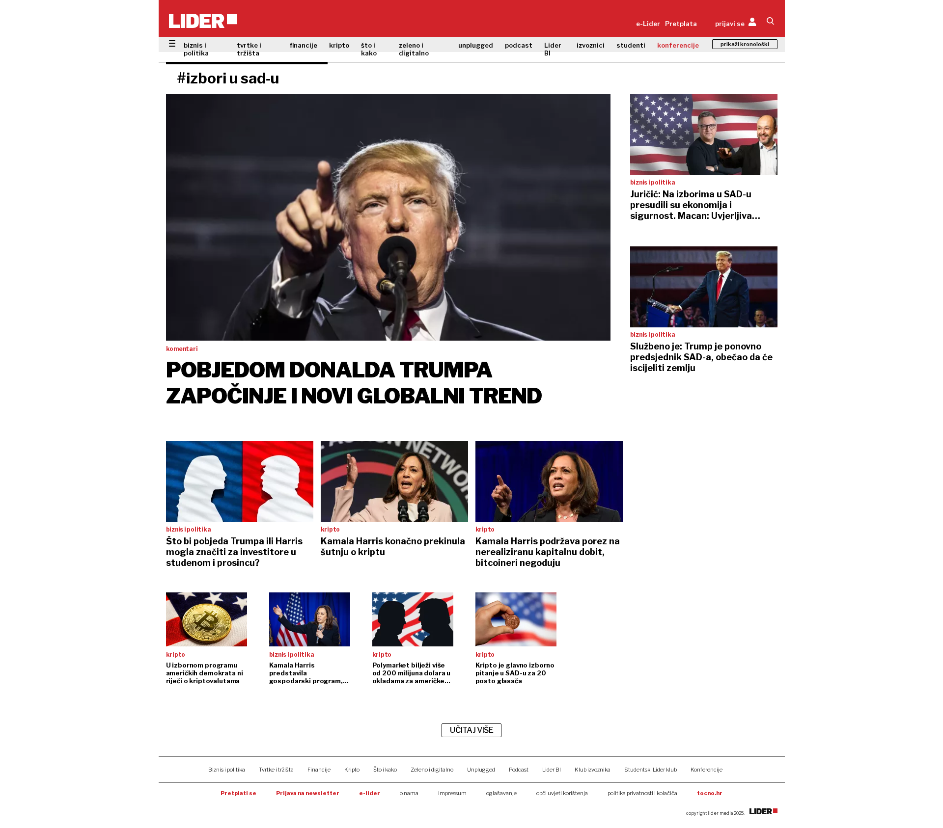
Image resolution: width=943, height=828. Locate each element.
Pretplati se (238, 793)
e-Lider (648, 23)
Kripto (352, 769)
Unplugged (481, 769)
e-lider (369, 793)
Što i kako (385, 769)
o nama (409, 793)
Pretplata (681, 23)
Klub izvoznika (592, 769)
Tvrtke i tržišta (276, 769)
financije (303, 45)
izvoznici (591, 45)
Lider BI (552, 49)
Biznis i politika (226, 769)
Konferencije (706, 769)
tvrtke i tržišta (249, 49)
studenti (630, 45)
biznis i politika (196, 49)
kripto (339, 45)
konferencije (678, 45)
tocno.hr (709, 793)
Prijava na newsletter (307, 793)
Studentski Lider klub (650, 769)
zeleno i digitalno (414, 49)
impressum (452, 793)
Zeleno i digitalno (432, 769)
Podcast (518, 769)
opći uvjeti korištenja (562, 793)
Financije (319, 769)
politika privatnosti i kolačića (642, 793)
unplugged (475, 45)
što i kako (369, 49)
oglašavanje (501, 793)
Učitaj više (471, 730)
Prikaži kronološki (745, 44)
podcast (518, 45)
